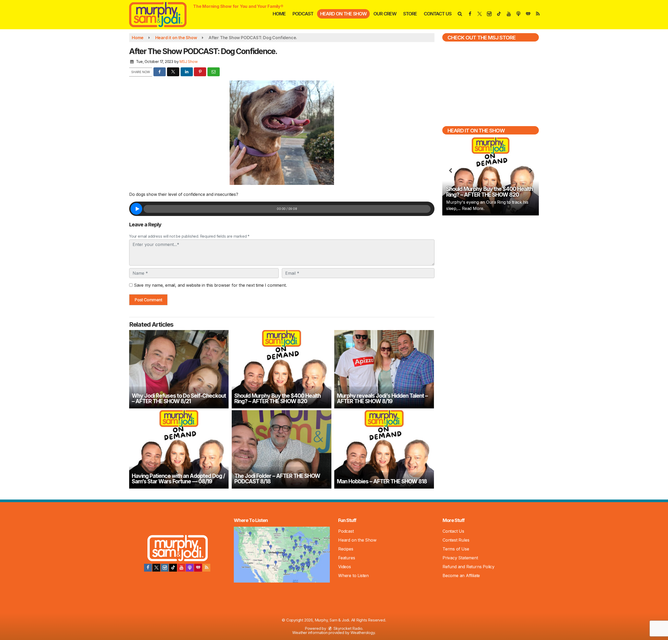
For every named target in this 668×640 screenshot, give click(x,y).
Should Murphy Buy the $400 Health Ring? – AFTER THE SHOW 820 (277, 398)
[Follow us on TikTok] (173, 568)
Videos (344, 566)
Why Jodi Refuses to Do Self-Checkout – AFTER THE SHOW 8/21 (179, 398)
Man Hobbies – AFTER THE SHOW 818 (382, 481)
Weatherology (362, 632)
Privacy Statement (460, 557)
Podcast (303, 13)
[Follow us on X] (156, 568)
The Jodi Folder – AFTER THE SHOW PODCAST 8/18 (277, 479)
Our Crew (384, 13)
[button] (459, 13)
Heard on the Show (343, 13)
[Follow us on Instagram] (165, 568)
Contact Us (437, 13)
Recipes (345, 548)
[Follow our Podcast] (190, 568)
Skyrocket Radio (347, 628)
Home (279, 13)
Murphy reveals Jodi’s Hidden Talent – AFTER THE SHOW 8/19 (382, 398)
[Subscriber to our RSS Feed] (206, 568)
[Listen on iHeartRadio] (198, 568)
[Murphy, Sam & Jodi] (161, 14)
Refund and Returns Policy (468, 566)
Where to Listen (353, 575)
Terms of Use (456, 548)
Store (410, 13)
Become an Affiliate (461, 575)
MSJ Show (189, 61)
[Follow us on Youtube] (181, 568)
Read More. (473, 208)
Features (346, 557)
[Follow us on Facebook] (148, 568)
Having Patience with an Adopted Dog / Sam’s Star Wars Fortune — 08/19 (178, 479)
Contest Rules (456, 540)
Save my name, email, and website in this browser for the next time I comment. (210, 285)
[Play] (136, 209)
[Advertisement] (490, 257)
